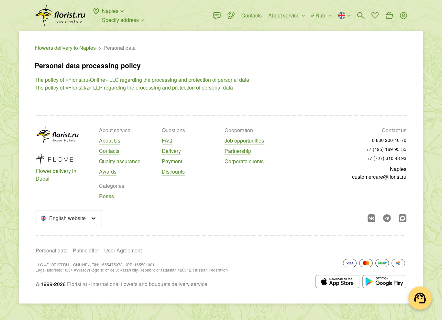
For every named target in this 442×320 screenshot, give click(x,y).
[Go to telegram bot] (387, 218)
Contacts (109, 151)
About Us (109, 140)
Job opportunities (244, 140)
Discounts (173, 171)
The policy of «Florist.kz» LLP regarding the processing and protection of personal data (134, 87)
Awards (107, 171)
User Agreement (123, 250)
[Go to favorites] (375, 15)
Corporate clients (244, 161)
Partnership (238, 151)
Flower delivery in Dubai (56, 174)
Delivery (171, 151)
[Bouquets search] (360, 15)
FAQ (167, 140)
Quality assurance (119, 161)
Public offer (86, 250)
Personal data (52, 250)
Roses (106, 196)
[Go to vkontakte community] (371, 218)
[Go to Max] (402, 218)
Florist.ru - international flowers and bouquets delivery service (137, 284)
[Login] (403, 15)
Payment (172, 161)
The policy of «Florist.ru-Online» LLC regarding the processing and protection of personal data (142, 79)
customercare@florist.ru (379, 176)
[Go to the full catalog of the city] (60, 15)
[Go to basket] (389, 15)
